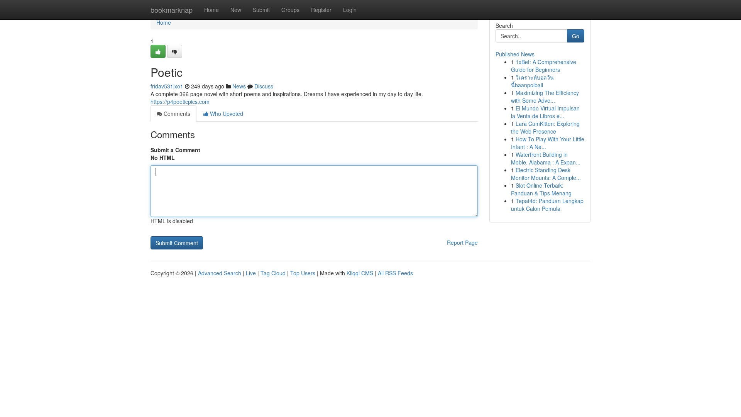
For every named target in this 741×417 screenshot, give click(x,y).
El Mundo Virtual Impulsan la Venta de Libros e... (545, 112)
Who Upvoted (225, 113)
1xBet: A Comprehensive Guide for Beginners (543, 65)
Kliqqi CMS (360, 273)
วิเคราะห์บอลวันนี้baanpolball (532, 81)
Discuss (263, 86)
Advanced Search (219, 273)
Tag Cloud (273, 273)
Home (211, 10)
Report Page (462, 242)
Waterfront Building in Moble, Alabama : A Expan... (545, 158)
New (235, 10)
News (239, 86)
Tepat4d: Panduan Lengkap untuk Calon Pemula (547, 204)
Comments (176, 113)
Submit (261, 10)
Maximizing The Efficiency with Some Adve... (545, 96)
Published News (515, 54)
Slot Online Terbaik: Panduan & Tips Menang (541, 189)
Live (251, 273)
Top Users (302, 273)
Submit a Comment (175, 150)
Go (575, 36)
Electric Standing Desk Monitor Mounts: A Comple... (546, 173)
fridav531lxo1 (167, 86)
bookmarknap (172, 10)
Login (350, 10)
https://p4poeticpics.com (180, 101)
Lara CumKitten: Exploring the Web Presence (545, 127)
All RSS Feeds (395, 273)
